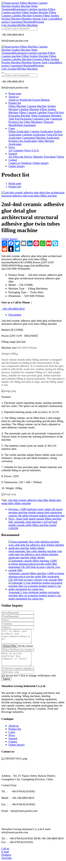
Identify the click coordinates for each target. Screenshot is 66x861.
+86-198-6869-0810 (13, 308)
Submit (6, 679)
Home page (14, 93)
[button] (28, 675)
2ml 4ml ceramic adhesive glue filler (28, 500)
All (10, 150)
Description (14, 314)
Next (34, 523)
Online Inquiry (9, 238)
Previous (36, 512)
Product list (14, 186)
